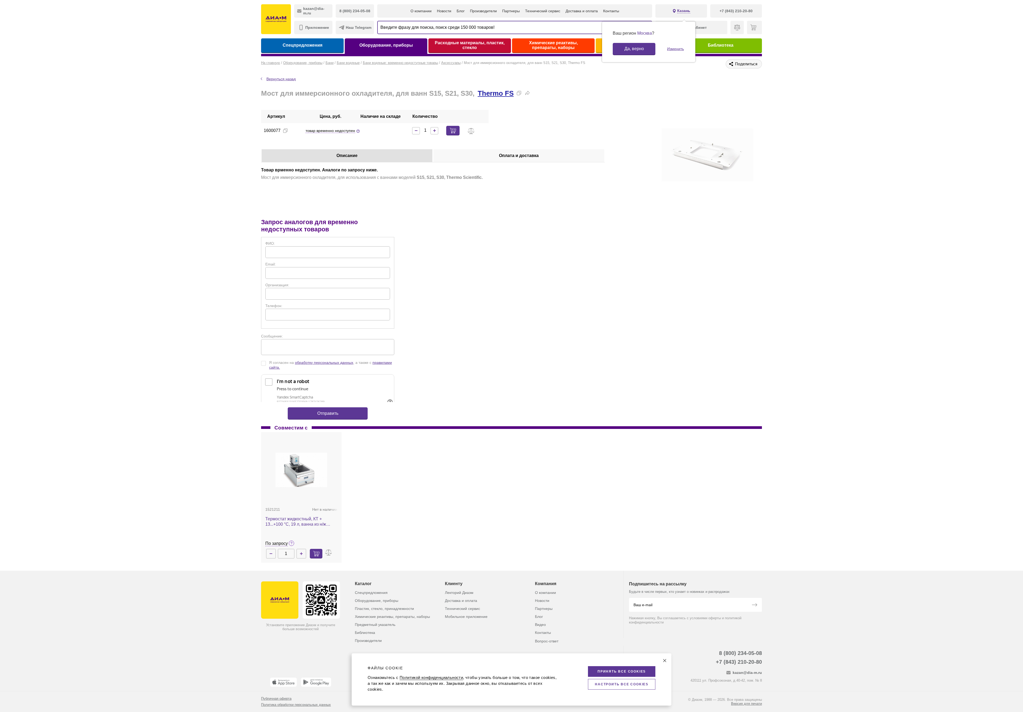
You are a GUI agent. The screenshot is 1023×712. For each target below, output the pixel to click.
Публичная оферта (276, 699)
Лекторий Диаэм (459, 592)
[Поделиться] (527, 93)
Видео (540, 624)
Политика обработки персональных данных (296, 705)
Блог (461, 11)
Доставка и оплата (582, 11)
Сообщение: (272, 336)
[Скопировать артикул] (285, 130)
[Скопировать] (519, 93)
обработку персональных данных (324, 362)
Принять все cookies (622, 671)
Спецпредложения (302, 45)
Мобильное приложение (466, 616)
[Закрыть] (664, 660)
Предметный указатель (375, 624)
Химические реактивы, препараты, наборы (553, 45)
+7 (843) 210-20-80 (739, 662)
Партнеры (511, 11)
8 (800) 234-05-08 (740, 653)
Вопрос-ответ (546, 641)
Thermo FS (496, 93)
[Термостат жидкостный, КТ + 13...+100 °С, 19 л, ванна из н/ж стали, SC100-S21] (301, 470)
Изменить (675, 49)
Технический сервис (542, 11)
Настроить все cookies (621, 684)
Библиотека (720, 45)
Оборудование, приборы (386, 45)
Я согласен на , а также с (330, 364)
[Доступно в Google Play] (316, 682)
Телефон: (273, 306)
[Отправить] (754, 605)
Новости (444, 11)
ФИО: (270, 243)
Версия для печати (746, 704)
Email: (270, 264)
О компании (421, 11)
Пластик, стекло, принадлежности (384, 608)
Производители (483, 11)
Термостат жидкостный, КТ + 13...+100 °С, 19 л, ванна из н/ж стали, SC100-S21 (295, 522)
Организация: (277, 285)
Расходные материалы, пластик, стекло (470, 45)
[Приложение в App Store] (283, 682)
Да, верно (634, 48)
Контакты (611, 11)
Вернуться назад (281, 79)
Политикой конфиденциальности (431, 677)
